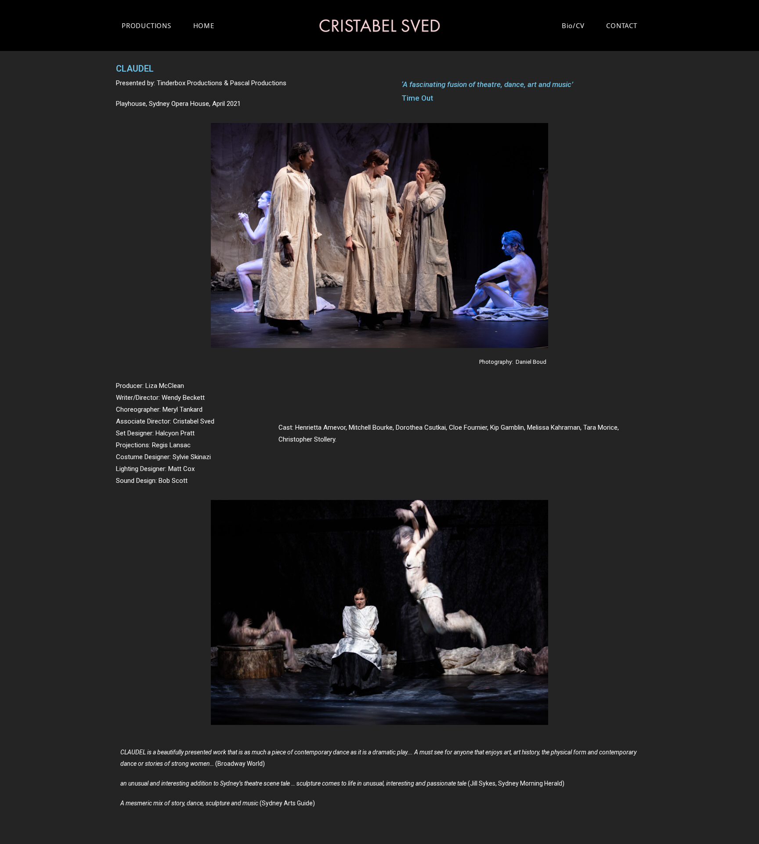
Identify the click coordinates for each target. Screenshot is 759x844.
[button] (129, 612)
